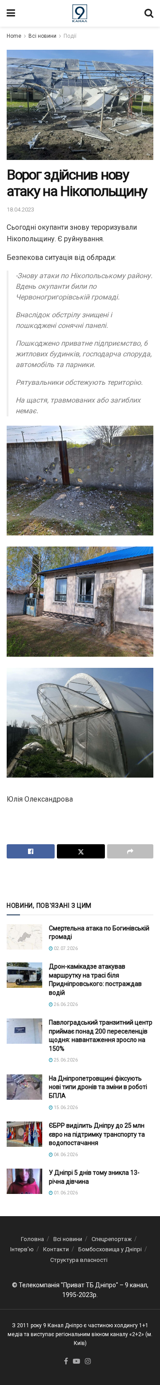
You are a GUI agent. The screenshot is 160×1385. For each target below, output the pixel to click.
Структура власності (79, 1260)
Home (14, 36)
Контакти (56, 1249)
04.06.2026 (65, 1154)
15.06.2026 (65, 1107)
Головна (32, 1239)
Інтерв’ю (22, 1249)
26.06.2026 (65, 1004)
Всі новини (42, 36)
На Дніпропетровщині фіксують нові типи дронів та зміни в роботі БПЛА (98, 1087)
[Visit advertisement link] (80, 879)
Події (70, 36)
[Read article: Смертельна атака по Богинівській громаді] (24, 937)
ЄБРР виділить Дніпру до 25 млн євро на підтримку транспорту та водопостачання (97, 1134)
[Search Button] (148, 13)
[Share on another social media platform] (130, 851)
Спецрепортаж (112, 1239)
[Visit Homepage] (79, 13)
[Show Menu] (11, 13)
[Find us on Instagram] (88, 1362)
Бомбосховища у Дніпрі (110, 1249)
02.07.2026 (65, 948)
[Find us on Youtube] (76, 1362)
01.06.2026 (65, 1192)
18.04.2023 (20, 209)
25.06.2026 (65, 1060)
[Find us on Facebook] (66, 1362)
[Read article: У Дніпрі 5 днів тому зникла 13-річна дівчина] (24, 1181)
